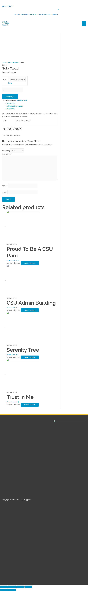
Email (4, 192)
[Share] (12, 587)
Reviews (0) (11, 109)
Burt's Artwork (13, 62)
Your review (7, 154)
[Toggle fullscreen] (20, 587)
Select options (29, 263)
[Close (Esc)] (4, 587)
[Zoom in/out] (28, 587)
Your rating (6, 150)
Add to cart (10, 96)
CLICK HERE (32, 15)
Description (11, 103)
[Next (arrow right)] (12, 590)
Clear (10, 83)
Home (4, 62)
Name (4, 186)
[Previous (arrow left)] (4, 590)
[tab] (32, 103)
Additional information (15, 106)
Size (4, 79)
